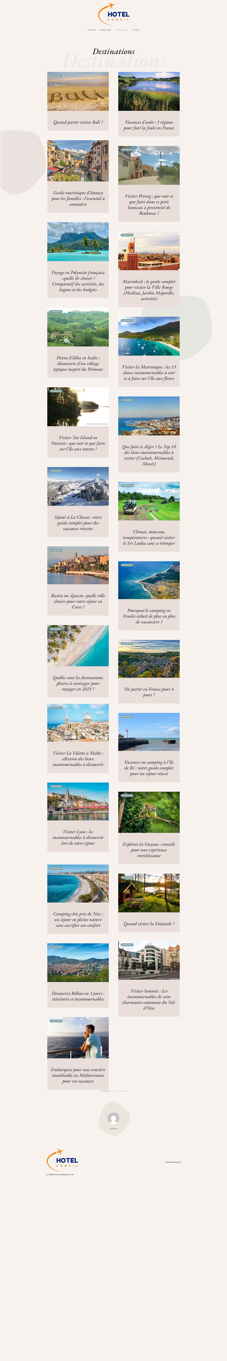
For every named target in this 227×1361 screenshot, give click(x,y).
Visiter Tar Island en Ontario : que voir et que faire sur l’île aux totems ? (78, 443)
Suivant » (123, 1091)
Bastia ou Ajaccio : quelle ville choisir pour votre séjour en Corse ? (78, 601)
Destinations (122, 30)
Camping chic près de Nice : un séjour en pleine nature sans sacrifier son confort (78, 919)
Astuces (92, 30)
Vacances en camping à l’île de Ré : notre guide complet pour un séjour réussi (149, 767)
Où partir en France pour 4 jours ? (149, 692)
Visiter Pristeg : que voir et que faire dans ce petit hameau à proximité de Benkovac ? (149, 204)
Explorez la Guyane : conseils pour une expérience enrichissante (149, 849)
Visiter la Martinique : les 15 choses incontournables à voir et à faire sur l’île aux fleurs (149, 372)
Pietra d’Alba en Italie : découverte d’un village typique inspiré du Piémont (78, 363)
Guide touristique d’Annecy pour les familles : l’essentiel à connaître (78, 198)
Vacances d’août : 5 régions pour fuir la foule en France (149, 125)
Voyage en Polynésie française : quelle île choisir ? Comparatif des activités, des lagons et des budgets (78, 280)
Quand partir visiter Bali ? (78, 122)
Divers (136, 30)
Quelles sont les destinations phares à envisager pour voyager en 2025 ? (78, 683)
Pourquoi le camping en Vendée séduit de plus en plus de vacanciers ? (149, 616)
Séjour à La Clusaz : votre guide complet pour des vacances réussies (78, 522)
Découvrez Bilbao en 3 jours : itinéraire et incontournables (78, 996)
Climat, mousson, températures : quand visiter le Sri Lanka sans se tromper (149, 537)
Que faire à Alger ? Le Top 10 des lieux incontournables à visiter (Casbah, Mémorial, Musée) (149, 455)
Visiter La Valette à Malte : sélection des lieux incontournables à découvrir (78, 758)
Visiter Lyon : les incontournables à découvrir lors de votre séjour (78, 837)
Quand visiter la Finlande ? (149, 923)
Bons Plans (105, 30)
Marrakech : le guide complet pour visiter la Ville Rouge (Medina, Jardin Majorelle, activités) (148, 290)
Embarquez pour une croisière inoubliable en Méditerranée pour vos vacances (78, 1075)
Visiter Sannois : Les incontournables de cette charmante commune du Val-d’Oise (149, 999)
